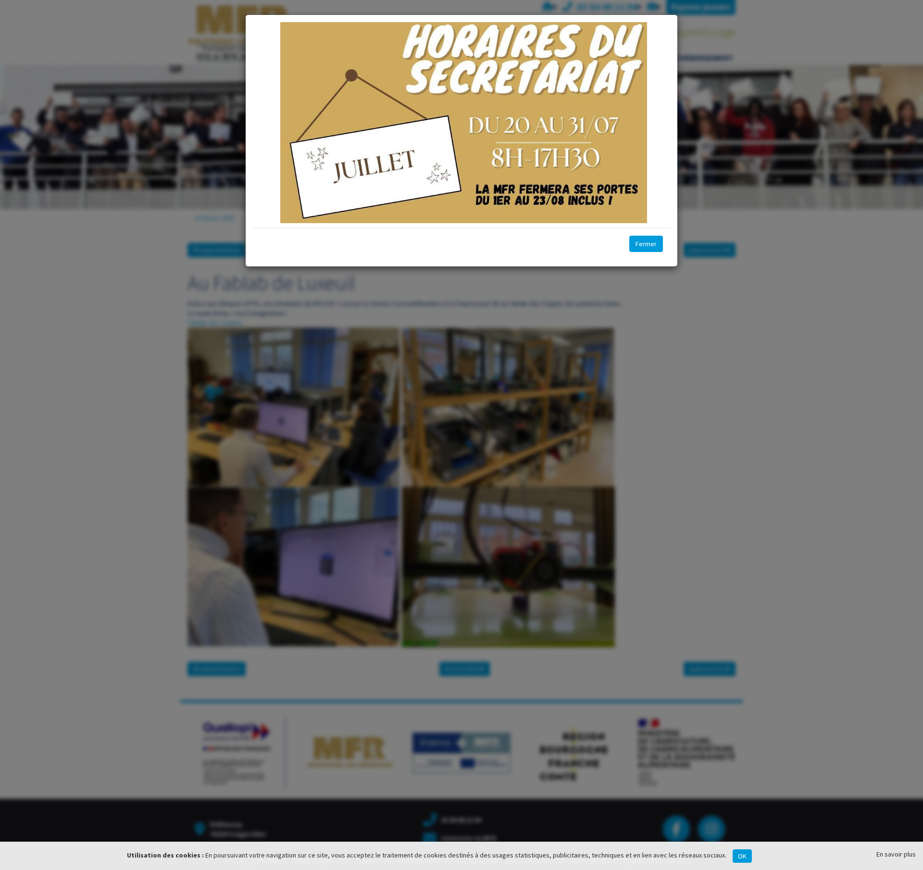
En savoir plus (896, 854)
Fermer (646, 244)
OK (742, 856)
